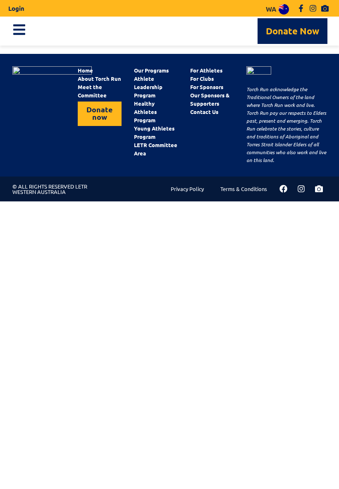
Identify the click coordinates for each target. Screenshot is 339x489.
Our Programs (151, 70)
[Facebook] (283, 188)
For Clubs (202, 78)
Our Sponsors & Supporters (209, 99)
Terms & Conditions (243, 188)
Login (16, 8)
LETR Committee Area (155, 149)
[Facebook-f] (301, 8)
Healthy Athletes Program (145, 111)
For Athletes (206, 70)
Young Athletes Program (154, 132)
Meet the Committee (92, 91)
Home (85, 70)
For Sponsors (206, 86)
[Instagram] (313, 8)
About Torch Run (99, 78)
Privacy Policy (187, 188)
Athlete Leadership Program (148, 87)
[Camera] (325, 8)
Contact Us (204, 111)
